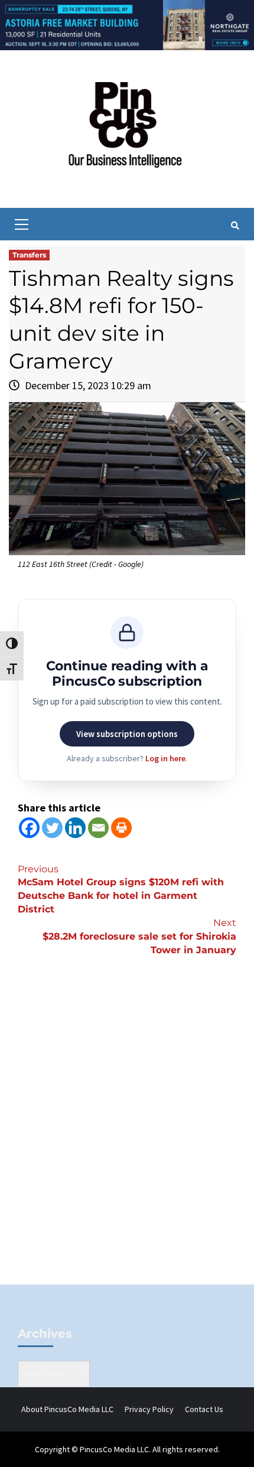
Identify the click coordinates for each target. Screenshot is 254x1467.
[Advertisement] (127, 1140)
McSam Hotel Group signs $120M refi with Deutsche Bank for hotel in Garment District (121, 889)
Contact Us (204, 1409)
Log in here (165, 758)
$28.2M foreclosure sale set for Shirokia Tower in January (139, 936)
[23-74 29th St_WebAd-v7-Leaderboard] (127, 24)
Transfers (29, 254)
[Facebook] (29, 827)
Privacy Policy (149, 1409)
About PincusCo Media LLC (67, 1409)
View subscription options (127, 733)
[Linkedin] (75, 827)
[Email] (98, 827)
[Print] (121, 827)
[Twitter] (52, 827)
